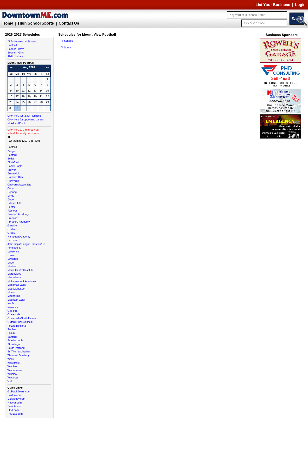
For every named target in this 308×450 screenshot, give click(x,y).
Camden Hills (15, 177)
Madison (12, 266)
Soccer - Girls (15, 52)
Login (300, 5)
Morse (11, 292)
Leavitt (11, 255)
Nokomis (12, 307)
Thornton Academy (18, 355)
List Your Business (273, 5)
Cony (10, 188)
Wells (10, 358)
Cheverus (13, 180)
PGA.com (13, 410)
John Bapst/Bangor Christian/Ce (26, 244)
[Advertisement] (281, 212)
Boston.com (14, 395)
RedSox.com (15, 413)
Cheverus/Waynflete (19, 184)
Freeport (12, 218)
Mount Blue (13, 295)
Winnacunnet (15, 370)
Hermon (12, 240)
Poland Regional (16, 325)
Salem (11, 332)
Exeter (11, 206)
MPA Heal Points (16, 123)
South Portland (16, 347)
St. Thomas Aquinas (19, 351)
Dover (11, 199)
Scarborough (15, 340)
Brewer (11, 169)
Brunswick (13, 173)
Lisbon (11, 262)
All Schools (67, 40)
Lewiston (12, 258)
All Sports (66, 47)
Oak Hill (12, 310)
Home (7, 23)
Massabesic (14, 277)
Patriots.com (14, 406)
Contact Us (69, 23)
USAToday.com (16, 398)
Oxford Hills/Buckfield (19, 321)
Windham (12, 366)
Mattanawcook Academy (21, 281)
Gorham (12, 229)
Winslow (12, 373)
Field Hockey (15, 56)
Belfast (11, 158)
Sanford (12, 336)
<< (11, 67)
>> (47, 67)
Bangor (11, 151)
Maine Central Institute (20, 270)
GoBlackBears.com (18, 391)
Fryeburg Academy (18, 221)
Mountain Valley (16, 299)
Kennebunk (14, 247)
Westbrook (13, 362)
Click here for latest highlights (24, 115)
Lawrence (13, 251)
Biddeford (13, 162)
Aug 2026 (29, 67)
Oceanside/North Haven (21, 318)
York (10, 381)
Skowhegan (14, 344)
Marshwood (14, 273)
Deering (12, 192)
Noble (10, 303)
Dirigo (10, 195)
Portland (12, 329)
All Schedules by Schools (22, 41)
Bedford (12, 154)
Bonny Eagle (14, 166)
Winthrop (12, 377)
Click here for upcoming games (25, 119)
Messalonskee (16, 288)
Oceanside (13, 314)
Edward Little (14, 203)
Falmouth (12, 210)
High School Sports (36, 23)
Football (12, 45)
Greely (11, 232)
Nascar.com (14, 402)
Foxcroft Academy (18, 214)
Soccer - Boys (15, 48)
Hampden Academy (18, 236)
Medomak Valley (16, 284)
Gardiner (12, 225)
